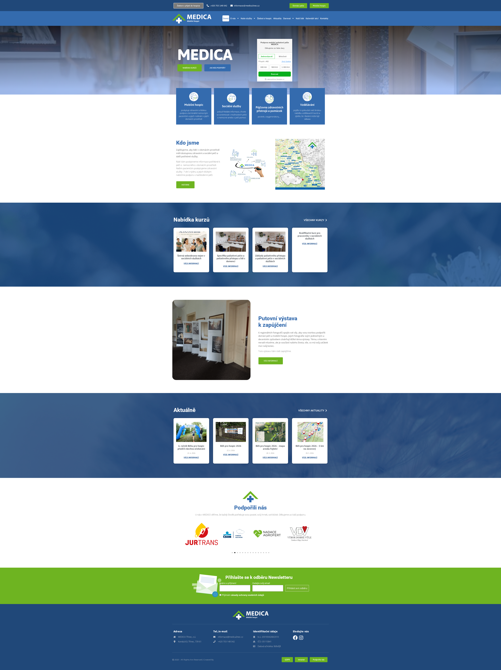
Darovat (287, 18)
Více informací (191, 263)
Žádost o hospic (264, 18)
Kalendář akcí (312, 18)
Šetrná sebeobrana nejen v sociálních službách (191, 257)
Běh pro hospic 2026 (230, 446)
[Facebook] (295, 637)
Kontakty (324, 18)
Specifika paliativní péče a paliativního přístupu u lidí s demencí (231, 258)
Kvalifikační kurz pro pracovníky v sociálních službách (310, 236)
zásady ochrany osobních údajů (247, 595)
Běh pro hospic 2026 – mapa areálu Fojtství (270, 447)
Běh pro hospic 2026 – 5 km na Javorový (310, 447)
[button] (232, 552)
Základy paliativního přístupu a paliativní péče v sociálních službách (270, 258)
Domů (226, 18)
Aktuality (277, 18)
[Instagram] (301, 637)
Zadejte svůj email (261, 583)
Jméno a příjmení (227, 583)
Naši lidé (300, 18)
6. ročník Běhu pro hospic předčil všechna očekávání (191, 447)
